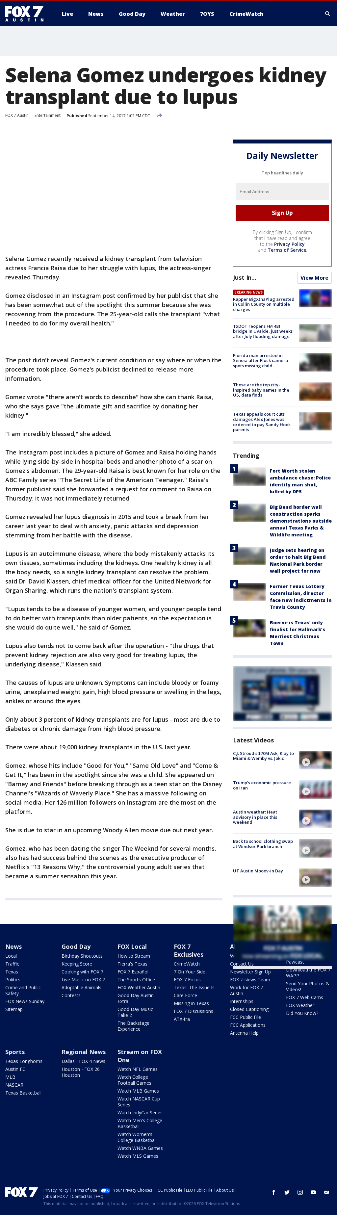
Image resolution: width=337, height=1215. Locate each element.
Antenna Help (244, 1033)
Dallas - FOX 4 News (83, 1061)
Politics (12, 979)
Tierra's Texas (132, 964)
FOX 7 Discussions (193, 1011)
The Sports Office (136, 979)
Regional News (84, 1052)
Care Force (185, 995)
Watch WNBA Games (140, 1148)
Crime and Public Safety (23, 990)
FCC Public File (245, 1017)
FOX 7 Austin (17, 115)
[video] (315, 760)
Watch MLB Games (138, 1091)
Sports (15, 1052)
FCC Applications (248, 1025)
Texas (11, 972)
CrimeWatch (187, 964)
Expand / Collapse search (328, 13)
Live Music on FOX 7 (83, 979)
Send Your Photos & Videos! (307, 986)
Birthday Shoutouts (82, 956)
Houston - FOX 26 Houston (81, 1072)
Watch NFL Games (137, 1069)
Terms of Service (287, 250)
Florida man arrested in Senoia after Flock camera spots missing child (260, 360)
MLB (10, 1077)
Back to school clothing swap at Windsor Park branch (263, 843)
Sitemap (14, 1009)
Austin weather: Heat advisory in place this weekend (255, 817)
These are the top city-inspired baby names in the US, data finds (261, 390)
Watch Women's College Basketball (137, 1137)
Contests (71, 995)
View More (314, 277)
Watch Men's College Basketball (139, 1123)
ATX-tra (182, 1019)
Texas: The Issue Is (194, 987)
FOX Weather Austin (138, 987)
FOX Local (132, 946)
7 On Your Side (189, 972)
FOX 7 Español (132, 972)
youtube (313, 1192)
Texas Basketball (23, 1093)
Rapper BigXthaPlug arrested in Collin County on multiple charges (264, 304)
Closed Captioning (249, 1009)
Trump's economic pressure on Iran (262, 785)
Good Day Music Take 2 (135, 1012)
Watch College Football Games (134, 1080)
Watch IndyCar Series (140, 1112)
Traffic (12, 964)
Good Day (76, 946)
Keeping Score (77, 964)
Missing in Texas (191, 1003)
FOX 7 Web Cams (304, 997)
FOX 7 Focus (187, 979)
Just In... (244, 277)
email (326, 1192)
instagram (300, 1192)
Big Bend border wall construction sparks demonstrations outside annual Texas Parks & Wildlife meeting (301, 521)
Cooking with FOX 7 (82, 972)
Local (11, 956)
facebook (274, 1192)
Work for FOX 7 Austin (246, 990)
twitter (287, 1192)
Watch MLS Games (137, 1156)
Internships (241, 1001)
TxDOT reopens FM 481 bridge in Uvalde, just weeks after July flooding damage (263, 331)
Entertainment (48, 115)
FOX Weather (300, 1005)
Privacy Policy (289, 244)
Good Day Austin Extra (135, 998)
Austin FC (15, 1069)
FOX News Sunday (24, 1001)
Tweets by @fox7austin (262, 976)
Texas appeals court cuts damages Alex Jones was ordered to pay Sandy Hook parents (262, 421)
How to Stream (133, 956)
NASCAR (14, 1085)
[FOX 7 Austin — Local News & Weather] (27, 14)
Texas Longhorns (23, 1061)
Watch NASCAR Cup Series (138, 1102)
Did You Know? (302, 1013)
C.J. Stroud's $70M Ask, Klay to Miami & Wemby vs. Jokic (263, 756)
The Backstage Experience (133, 1026)
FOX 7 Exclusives (188, 950)
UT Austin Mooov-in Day (258, 871)
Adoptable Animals (81, 987)
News (13, 946)
